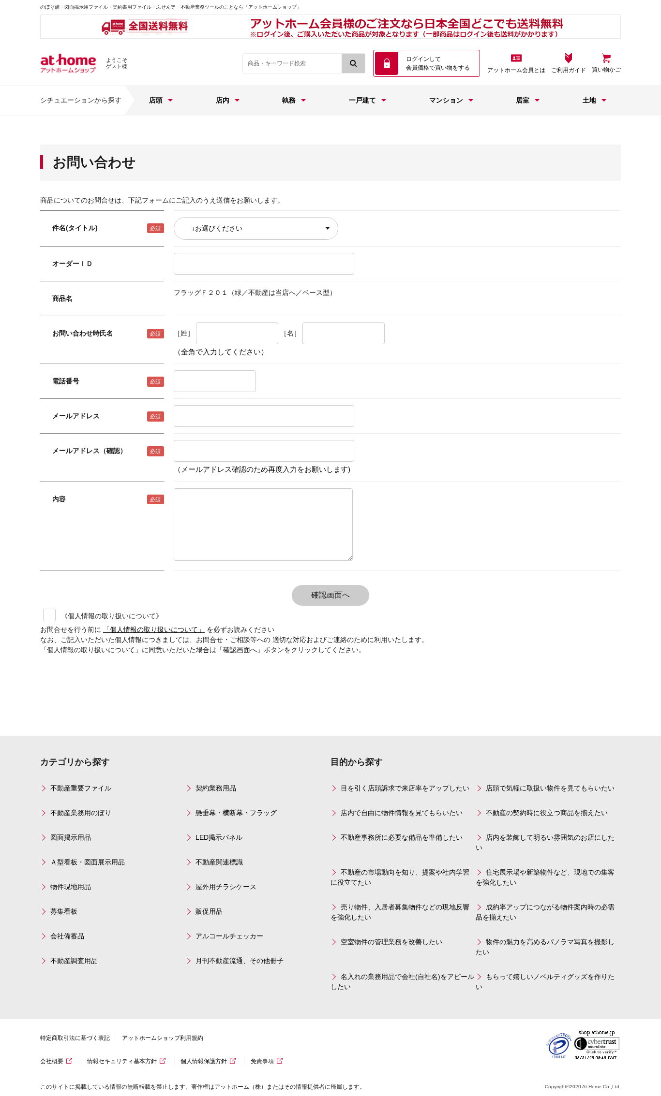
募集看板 (63, 911)
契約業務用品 (215, 788)
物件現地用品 (70, 887)
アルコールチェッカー (229, 936)
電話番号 (65, 381)
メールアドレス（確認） (89, 450)
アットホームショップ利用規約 (162, 1038)
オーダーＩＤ (72, 263)
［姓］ (184, 333)
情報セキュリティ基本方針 (122, 1061)
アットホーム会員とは (516, 70)
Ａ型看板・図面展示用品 (87, 862)
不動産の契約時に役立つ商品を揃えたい (547, 813)
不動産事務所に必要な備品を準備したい (402, 837)
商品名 (62, 298)
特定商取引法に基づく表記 (75, 1038)
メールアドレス (76, 416)
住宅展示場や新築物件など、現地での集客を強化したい (545, 877)
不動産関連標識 (219, 862)
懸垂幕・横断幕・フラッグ (236, 813)
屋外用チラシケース (225, 887)
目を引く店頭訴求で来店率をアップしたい (405, 788)
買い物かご (606, 69)
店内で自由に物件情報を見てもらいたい (402, 813)
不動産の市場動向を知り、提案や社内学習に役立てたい (399, 877)
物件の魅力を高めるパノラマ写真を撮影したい (545, 947)
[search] (353, 63)
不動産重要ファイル (80, 788)
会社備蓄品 (67, 936)
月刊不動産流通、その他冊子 (239, 960)
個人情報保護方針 (203, 1061)
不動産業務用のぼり (80, 813)
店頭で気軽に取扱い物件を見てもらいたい (550, 788)
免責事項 (262, 1061)
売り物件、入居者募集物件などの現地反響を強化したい (399, 912)
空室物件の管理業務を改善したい (391, 942)
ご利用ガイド (568, 70)
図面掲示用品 (70, 837)
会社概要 (51, 1061)
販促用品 (209, 911)
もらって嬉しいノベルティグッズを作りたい (545, 982)
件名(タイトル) (75, 228)
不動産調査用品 (74, 960)
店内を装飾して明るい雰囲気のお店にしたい (545, 842)
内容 (59, 499)
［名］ (290, 333)
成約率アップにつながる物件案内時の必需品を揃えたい (545, 912)
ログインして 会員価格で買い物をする (438, 63)
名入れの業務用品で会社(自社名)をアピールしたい (402, 982)
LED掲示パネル (218, 837)
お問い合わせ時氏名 (82, 333)
